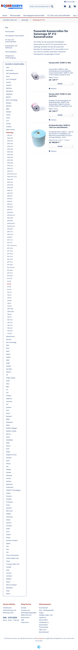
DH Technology (11, 342)
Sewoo (8, 534)
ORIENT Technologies (13, 490)
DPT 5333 (10, 276)
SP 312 (9, 284)
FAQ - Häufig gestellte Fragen (46, 611)
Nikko (8, 452)
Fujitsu (8, 357)
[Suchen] (52, 6)
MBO (8, 419)
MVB (7, 443)
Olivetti (8, 472)
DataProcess (10, 336)
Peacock (9, 496)
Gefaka (8, 366)
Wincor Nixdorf (11, 585)
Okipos (8, 469)
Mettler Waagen (11, 428)
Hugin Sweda (10, 378)
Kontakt (23, 608)
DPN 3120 (10, 234)
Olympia (9, 475)
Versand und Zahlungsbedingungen (28, 611)
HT (7, 375)
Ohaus (8, 464)
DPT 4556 (10, 270)
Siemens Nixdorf (12, 540)
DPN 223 (9, 135)
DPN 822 (9, 237)
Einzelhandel (43, 608)
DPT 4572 (10, 273)
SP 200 (9, 281)
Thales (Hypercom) (12, 558)
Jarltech (8, 407)
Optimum (9, 484)
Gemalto (9, 369)
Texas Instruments (12, 555)
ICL (7, 390)
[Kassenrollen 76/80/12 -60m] (39, 76)
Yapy (7, 591)
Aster (8, 76)
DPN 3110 (10, 232)
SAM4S (8, 514)
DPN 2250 (10, 154)
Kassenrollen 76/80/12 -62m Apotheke (60, 95)
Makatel (9, 416)
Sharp (8, 537)
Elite (7, 348)
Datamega (9, 132)
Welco (8, 582)
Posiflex (9, 499)
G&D (7, 360)
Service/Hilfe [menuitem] (70, 2)
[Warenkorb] (75, 6)
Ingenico (9, 398)
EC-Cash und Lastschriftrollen (10, 41)
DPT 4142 (10, 251)
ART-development (12, 73)
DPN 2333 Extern (12, 174)
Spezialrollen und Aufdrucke (11, 47)
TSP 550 (9, 333)
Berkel (8, 97)
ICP (7, 393)
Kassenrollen (43, 620)
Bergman (9, 94)
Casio (8, 118)
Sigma (8, 543)
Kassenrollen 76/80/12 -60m (60, 63)
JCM (7, 410)
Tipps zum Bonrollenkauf (44, 631)
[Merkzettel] (65, 6)
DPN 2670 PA (11, 223)
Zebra (8, 594)
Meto (8, 425)
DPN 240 (9, 196)
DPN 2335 (10, 179)
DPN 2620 (10, 212)
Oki (7, 466)
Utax (7, 570)
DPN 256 (9, 204)
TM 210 (9, 292)
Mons (8, 437)
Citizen (8, 124)
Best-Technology (11, 100)
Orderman (9, 487)
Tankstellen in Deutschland (44, 623)
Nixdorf (8, 458)
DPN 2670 (10, 221)
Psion (8, 505)
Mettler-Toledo (11, 431)
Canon (8, 115)
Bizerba (8, 106)
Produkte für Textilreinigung (10, 57)
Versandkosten (39, 638)
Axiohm (8, 85)
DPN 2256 (10, 160)
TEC (7, 552)
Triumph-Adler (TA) (12, 564)
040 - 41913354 (10, 617)
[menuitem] (41, 6)
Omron (8, 478)
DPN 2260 (10, 163)
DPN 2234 (10, 141)
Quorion (9, 508)
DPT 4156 (10, 254)
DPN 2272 (10, 168)
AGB (22, 620)
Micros (8, 434)
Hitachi (8, 372)
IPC (7, 404)
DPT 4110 (10, 240)
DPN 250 (9, 199)
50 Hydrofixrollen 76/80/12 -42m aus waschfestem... (59, 126)
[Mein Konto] (70, 6)
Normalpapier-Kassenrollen (14, 36)
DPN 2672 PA (11, 226)
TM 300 (9, 300)
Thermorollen (9, 32)
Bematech (9, 91)
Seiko (8, 529)
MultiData (9, 440)
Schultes (9, 526)
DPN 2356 (10, 188)
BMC (7, 109)
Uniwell (8, 567)
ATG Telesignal (11, 79)
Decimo (8, 339)
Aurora (8, 82)
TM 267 (9, 295)
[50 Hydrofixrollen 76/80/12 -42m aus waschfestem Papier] (39, 138)
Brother (8, 112)
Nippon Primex (11, 455)
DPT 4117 (10, 243)
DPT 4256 (10, 265)
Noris (8, 461)
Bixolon (8, 103)
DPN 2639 (10, 218)
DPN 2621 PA (11, 215)
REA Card (9, 511)
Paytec (8, 493)
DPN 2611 (10, 210)
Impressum (25, 622)
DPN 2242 (10, 152)
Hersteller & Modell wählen (14, 64)
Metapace (9, 422)
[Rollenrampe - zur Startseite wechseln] (12, 8)
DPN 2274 (10, 171)
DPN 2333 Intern (12, 177)
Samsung (9, 517)
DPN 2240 (10, 149)
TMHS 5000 (10, 311)
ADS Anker (9, 70)
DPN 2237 (10, 146)
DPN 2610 (10, 207)
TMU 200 (9, 320)
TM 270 (9, 298)
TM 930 (9, 306)
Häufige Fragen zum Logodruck (46, 616)
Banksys (9, 88)
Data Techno (10, 130)
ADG (7, 67)
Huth (8, 381)
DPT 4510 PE (10, 267)
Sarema (8, 523)
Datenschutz (25, 617)
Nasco (8, 446)
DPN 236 (9, 190)
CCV (7, 121)
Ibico (7, 384)
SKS (7, 546)
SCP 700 (9, 278)
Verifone (9, 576)
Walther (9, 579)
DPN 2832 (10, 229)
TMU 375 (9, 325)
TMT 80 (9, 314)
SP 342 (9, 287)
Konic (8, 413)
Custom (8, 127)
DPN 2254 (10, 157)
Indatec (8, 396)
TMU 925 (9, 328)
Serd (7, 532)
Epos (7, 351)
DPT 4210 (10, 259)
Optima (8, 481)
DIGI (7, 345)
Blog (6, 27)
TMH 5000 (10, 309)
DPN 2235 (10, 143)
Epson (8, 354)
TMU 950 (9, 331)
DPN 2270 (10, 166)
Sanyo (8, 520)
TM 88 (9, 303)
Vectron (8, 573)
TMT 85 (9, 317)
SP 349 (9, 289)
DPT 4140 (10, 248)
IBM (7, 387)
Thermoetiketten (11, 52)
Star (7, 549)
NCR (7, 449)
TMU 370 (9, 322)
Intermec (9, 401)
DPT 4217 (10, 262)
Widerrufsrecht (26, 615)
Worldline (9, 588)
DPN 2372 (10, 193)
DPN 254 (9, 201)
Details (60, 84)
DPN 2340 (10, 185)
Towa (8, 561)
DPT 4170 (10, 256)
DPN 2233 (10, 138)
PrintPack (9, 502)
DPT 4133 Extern (12, 245)
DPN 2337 (10, 182)
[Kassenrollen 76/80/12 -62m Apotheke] (39, 107)
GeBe (8, 363)
